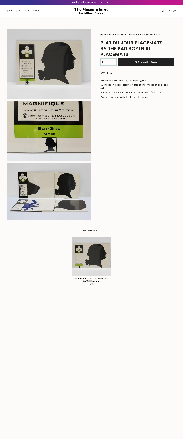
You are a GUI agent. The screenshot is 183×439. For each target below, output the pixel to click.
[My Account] (162, 11)
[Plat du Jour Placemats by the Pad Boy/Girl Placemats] (91, 256)
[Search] (168, 11)
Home (103, 34)
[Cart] (175, 11)
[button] (9, 11)
